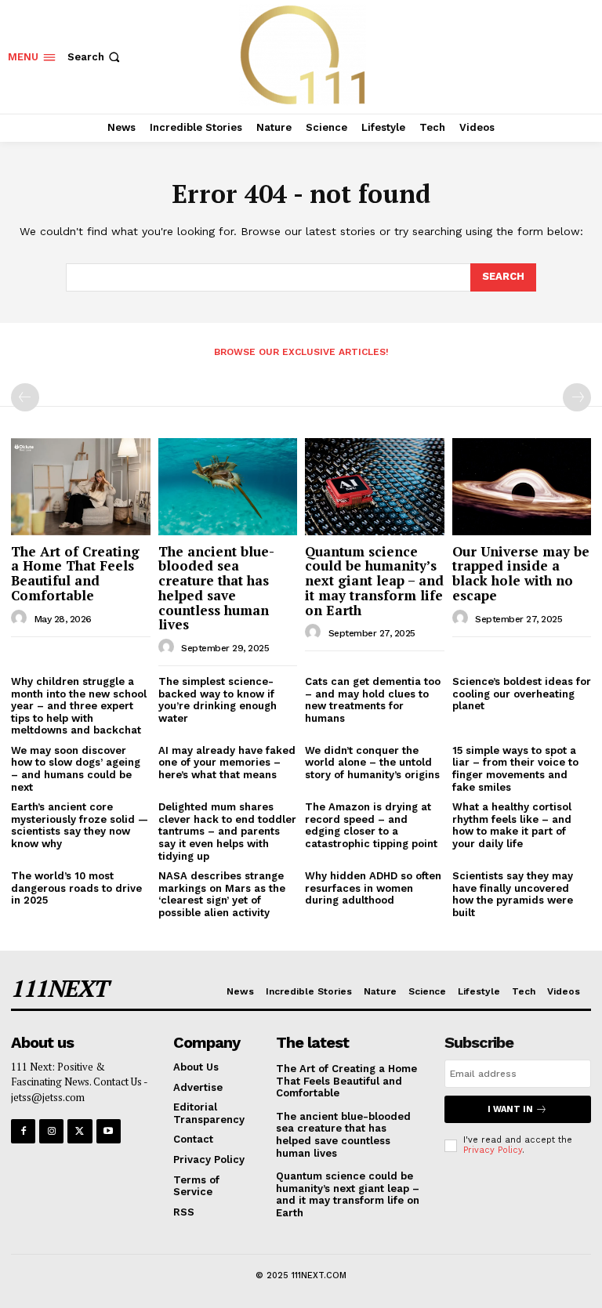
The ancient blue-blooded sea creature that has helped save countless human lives (216, 587)
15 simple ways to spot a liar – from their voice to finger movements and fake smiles (515, 769)
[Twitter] (79, 1131)
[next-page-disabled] (577, 397)
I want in (510, 1109)
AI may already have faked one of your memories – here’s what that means (227, 763)
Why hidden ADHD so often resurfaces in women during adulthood (373, 888)
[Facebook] (23, 1131)
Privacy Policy (492, 1150)
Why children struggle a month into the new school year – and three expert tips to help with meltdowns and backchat (79, 706)
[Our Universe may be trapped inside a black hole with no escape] (522, 486)
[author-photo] (21, 618)
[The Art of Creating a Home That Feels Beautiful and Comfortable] (80, 486)
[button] (95, 57)
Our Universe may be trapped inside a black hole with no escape (520, 573)
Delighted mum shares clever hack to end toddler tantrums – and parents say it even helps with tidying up (227, 831)
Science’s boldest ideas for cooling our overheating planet (521, 694)
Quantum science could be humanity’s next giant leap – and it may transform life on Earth (374, 580)
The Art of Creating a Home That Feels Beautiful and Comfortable (75, 573)
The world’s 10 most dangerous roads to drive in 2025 (76, 888)
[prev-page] (25, 397)
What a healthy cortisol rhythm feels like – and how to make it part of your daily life (511, 825)
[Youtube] (108, 1131)
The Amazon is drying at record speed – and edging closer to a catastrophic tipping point (371, 825)
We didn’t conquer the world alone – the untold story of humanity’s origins (372, 763)
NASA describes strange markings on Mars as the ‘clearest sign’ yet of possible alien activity (221, 894)
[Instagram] (51, 1131)
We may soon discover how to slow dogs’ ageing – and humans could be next (75, 769)
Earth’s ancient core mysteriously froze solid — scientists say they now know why (79, 825)
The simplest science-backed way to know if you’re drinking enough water (217, 700)
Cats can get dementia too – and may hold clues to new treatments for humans (373, 700)
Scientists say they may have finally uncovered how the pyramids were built (512, 894)
